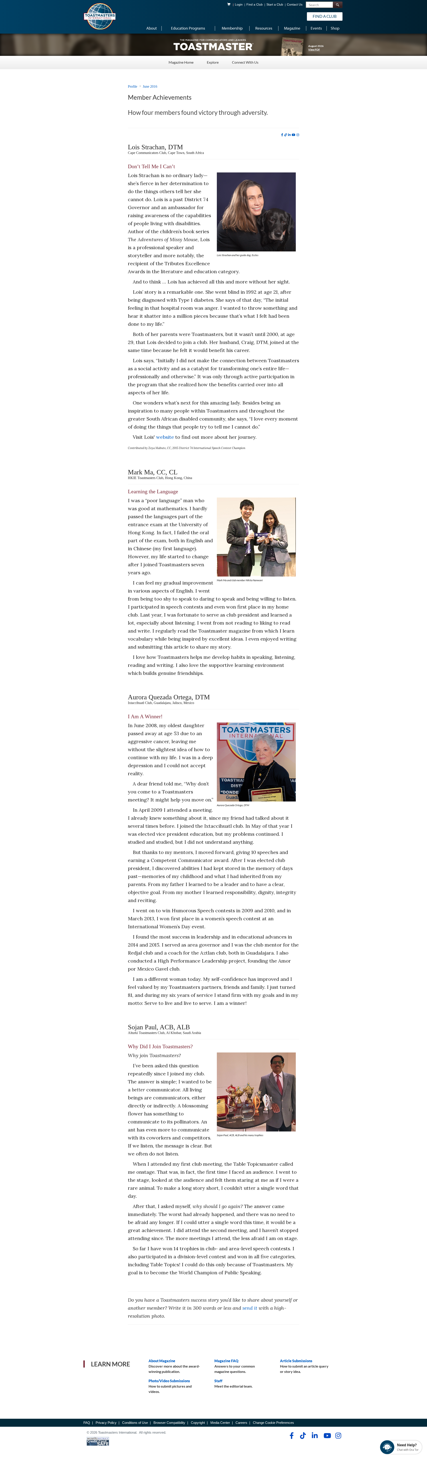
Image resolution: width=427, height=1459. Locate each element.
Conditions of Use (135, 1423)
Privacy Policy (106, 1423)
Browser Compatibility (169, 1423)
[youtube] (293, 134)
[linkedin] (289, 134)
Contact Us (294, 4)
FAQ (86, 1423)
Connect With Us (245, 62)
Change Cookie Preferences (273, 1423)
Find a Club (254, 4)
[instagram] (297, 134)
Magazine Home (181, 62)
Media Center (220, 1423)
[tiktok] (285, 134)
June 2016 (150, 86)
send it (249, 1308)
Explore (213, 62)
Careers (241, 1423)
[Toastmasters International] (99, 16)
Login (239, 4)
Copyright (198, 1423)
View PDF (314, 49)
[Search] (337, 5)
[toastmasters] (213, 44)
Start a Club (274, 4)
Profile (132, 86)
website (165, 437)
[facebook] (282, 134)
